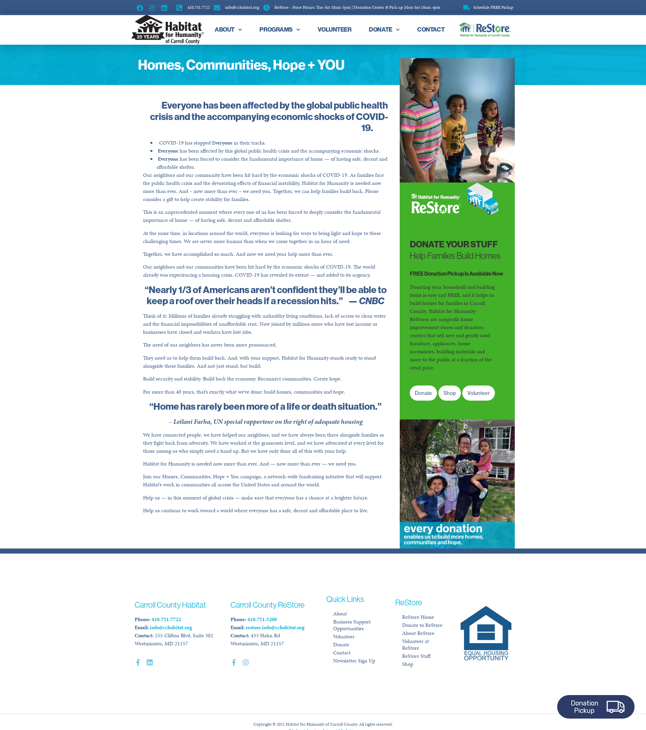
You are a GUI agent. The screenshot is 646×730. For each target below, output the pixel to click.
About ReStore (418, 633)
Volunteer (334, 29)
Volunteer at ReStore (415, 644)
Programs (275, 29)
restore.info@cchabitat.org (275, 627)
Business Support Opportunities (352, 625)
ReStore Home (418, 617)
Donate (380, 29)
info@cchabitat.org (171, 627)
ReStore (483, 29)
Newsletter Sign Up (354, 660)
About (225, 29)
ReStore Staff (416, 656)
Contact (430, 29)
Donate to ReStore (422, 625)
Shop (407, 664)
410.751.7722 (166, 619)
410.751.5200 (262, 619)
